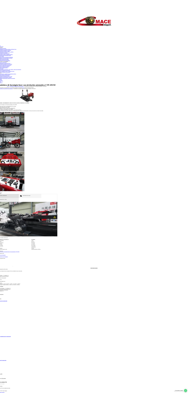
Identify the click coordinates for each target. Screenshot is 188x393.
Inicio (8, 86)
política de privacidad (3, 267)
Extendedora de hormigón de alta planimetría (17, 86)
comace (23, 87)
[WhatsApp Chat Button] (185, 390)
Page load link (2, 392)
